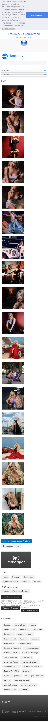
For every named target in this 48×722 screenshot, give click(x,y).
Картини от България (12, 648)
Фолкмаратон (26, 657)
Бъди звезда (9, 643)
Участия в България (30, 662)
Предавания (8, 634)
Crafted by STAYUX (40, 716)
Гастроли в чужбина (11, 666)
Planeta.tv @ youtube (11, 608)
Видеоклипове (9, 629)
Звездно (35, 639)
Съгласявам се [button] (37, 15)
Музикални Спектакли (33, 666)
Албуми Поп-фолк (22, 680)
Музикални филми (25, 634)
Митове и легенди (11, 652)
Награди (7, 680)
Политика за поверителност (12, 711)
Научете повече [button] (8, 29)
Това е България (10, 657)
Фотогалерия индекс (11, 546)
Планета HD (38, 629)
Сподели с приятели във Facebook (16, 541)
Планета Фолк (19, 625)
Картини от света (32, 648)
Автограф (24, 639)
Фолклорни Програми (34, 675)
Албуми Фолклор (10, 685)
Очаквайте (24, 689)
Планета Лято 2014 (11, 671)
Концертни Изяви (11, 662)
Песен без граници (30, 652)
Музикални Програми (12, 675)
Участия (32, 625)
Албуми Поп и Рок (28, 685)
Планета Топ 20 (10, 639)
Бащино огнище (24, 643)
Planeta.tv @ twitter (30, 610)
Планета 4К (24, 629)
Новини (7, 625)
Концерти (26, 671)
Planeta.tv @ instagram (12, 597)
